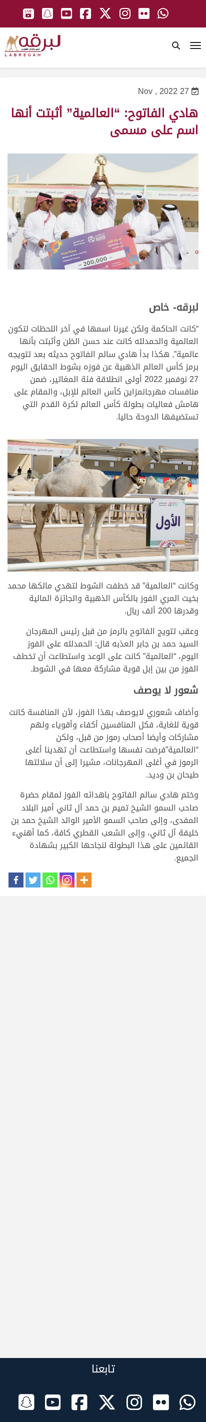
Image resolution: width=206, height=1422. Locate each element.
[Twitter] (33, 880)
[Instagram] (67, 880)
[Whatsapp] (50, 880)
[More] (84, 880)
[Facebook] (16, 880)
